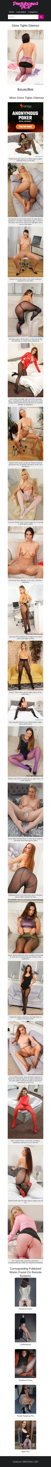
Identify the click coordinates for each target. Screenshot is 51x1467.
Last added (21, 12)
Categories (32, 12)
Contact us (17, 1461)
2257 (36, 1461)
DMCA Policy (28, 1461)
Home (11, 12)
